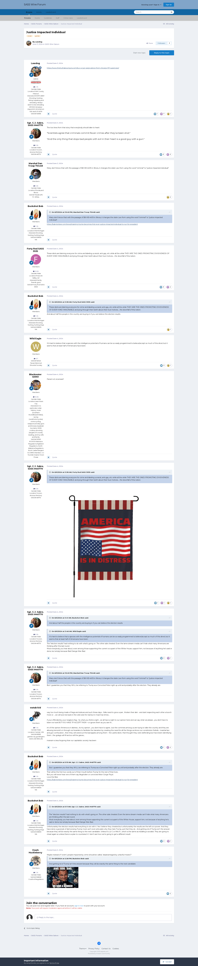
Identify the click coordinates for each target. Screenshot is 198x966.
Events (37, 18)
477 (36, 358)
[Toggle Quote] (50, 212)
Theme (82, 949)
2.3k (36, 872)
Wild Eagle (35, 338)
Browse (29, 12)
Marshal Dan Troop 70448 (35, 164)
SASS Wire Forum (35, 4)
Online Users (68, 18)
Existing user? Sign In (151, 5)
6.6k (36, 186)
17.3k (36, 728)
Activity (39, 12)
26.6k (36, 271)
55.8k (36, 397)
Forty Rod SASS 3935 (35, 250)
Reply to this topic (161, 53)
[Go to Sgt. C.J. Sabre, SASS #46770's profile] (36, 133)
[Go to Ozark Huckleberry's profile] (36, 861)
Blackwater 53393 (35, 375)
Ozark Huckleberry (35, 851)
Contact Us (106, 949)
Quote (54, 114)
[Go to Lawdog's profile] (28, 43)
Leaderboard (82, 18)
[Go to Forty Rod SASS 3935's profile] (36, 259)
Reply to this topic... (46, 917)
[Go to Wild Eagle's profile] (36, 347)
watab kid (35, 707)
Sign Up (169, 4)
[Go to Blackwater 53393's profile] (36, 385)
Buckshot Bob (35, 206)
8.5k (36, 145)
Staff (57, 18)
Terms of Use (54, 963)
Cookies (116, 949)
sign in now (79, 906)
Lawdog (38, 42)
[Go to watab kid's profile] (36, 716)
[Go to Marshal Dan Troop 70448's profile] (36, 174)
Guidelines (48, 18)
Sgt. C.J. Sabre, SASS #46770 (35, 124)
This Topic (163, 12)
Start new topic (139, 53)
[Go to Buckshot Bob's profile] (36, 214)
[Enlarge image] (104, 540)
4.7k (36, 87)
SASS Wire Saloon (52, 44)
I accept (168, 962)
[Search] (171, 12)
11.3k (36, 226)
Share (150, 43)
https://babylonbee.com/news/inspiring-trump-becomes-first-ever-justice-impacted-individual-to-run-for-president (92, 224)
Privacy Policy (93, 949)
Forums (27, 18)
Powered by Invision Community (99, 953)
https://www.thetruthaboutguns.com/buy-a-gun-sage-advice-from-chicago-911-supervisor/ (83, 68)
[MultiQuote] (48, 113)
